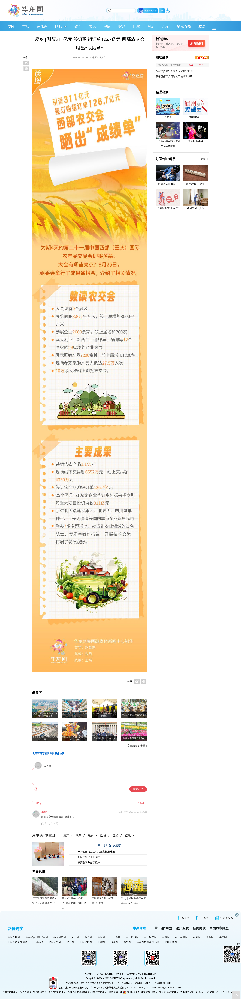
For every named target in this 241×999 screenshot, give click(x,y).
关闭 (239, 944)
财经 (121, 26)
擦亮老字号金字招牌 (88, 862)
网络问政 (162, 58)
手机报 (204, 917)
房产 (66, 835)
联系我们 (109, 973)
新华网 (88, 937)
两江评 (42, 26)
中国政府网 (14, 937)
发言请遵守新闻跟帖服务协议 (48, 753)
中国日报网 (132, 937)
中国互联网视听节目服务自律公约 (140, 973)
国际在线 (115, 937)
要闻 (11, 26)
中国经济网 (150, 937)
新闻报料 (196, 43)
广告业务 (99, 973)
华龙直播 (184, 26)
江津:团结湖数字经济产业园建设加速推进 (45, 714)
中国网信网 (59, 937)
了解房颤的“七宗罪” (168, 208)
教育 (77, 26)
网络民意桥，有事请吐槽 (169, 65)
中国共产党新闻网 (17, 942)
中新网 (197, 937)
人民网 (75, 937)
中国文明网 (55, 942)
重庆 (25, 26)
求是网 (114, 942)
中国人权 (38, 942)
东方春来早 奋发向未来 (104, 738)
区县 (58, 26)
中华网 (101, 942)
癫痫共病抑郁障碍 (168, 184)
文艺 (92, 26)
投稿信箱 (119, 973)
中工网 (70, 942)
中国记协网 (86, 942)
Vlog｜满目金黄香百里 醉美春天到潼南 (133, 901)
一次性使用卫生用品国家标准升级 (96, 851)
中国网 (101, 937)
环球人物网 (171, 942)
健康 (107, 26)
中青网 (166, 937)
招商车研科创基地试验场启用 (45, 738)
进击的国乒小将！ (196, 141)
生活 (151, 26)
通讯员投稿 (226, 917)
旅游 (115, 835)
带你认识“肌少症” (195, 184)
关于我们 (89, 973)
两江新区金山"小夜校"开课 (133, 715)
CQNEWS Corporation (121, 978)
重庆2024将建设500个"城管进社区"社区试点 (74, 903)
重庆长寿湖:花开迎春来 (134, 738)
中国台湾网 (181, 937)
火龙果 (168, 117)
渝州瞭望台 (195, 117)
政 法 (103, 835)
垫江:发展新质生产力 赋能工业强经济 (74, 714)
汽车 (165, 26)
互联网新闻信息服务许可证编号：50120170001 (99, 992)
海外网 (127, 942)
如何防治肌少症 (195, 208)
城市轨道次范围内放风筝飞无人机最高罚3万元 (44, 903)
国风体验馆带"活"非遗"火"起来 (102, 901)
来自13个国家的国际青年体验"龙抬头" (74, 738)
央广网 (223, 937)
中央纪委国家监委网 (37, 937)
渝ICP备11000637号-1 (227, 992)
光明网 (210, 937)
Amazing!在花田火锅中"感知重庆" (104, 714)
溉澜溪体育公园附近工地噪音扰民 (174, 76)
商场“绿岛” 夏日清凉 (88, 857)
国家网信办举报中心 (148, 942)
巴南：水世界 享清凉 (108, 845)
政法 (202, 26)
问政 (136, 26)
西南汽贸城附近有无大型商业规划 (174, 71)
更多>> (205, 159)
